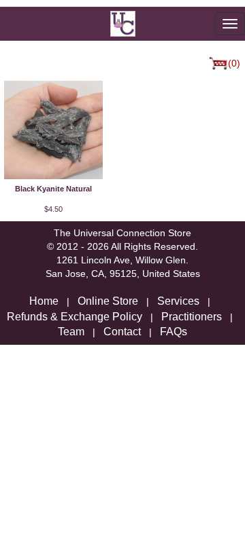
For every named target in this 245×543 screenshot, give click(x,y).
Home (44, 301)
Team (71, 331)
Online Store (108, 301)
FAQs (173, 331)
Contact (122, 331)
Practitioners (191, 316)
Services (178, 301)
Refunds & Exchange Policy (74, 316)
